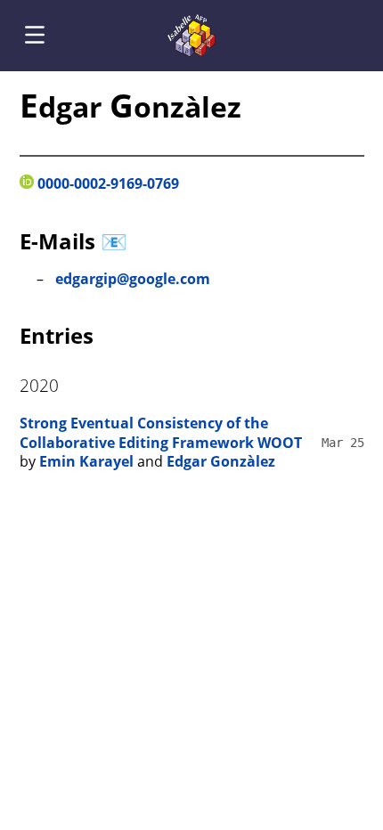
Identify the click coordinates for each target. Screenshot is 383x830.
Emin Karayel (86, 461)
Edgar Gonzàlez (221, 461)
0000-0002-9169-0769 (106, 183)
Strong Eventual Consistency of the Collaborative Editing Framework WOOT (161, 432)
